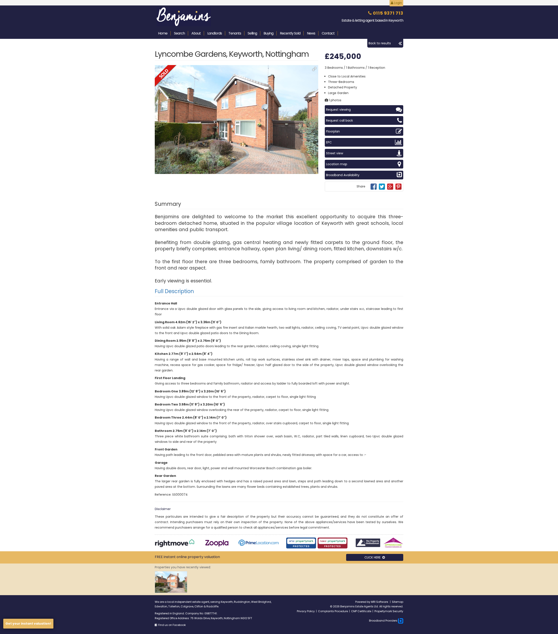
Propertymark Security (388, 611)
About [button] (196, 33)
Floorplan (333, 131)
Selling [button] (252, 33)
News (311, 33)
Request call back (339, 120)
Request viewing (338, 109)
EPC (329, 142)
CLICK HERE (373, 557)
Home (162, 33)
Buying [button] (268, 33)
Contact (328, 33)
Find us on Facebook (171, 625)
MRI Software (380, 602)
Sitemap (397, 602)
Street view (334, 153)
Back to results (380, 43)
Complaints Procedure (333, 611)
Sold (290, 33)
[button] (314, 68)
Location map (336, 164)
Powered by (363, 602)
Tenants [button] (234, 33)
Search (179, 33)
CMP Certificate (361, 611)
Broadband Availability (342, 175)
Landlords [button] (214, 33)
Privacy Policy (306, 611)
